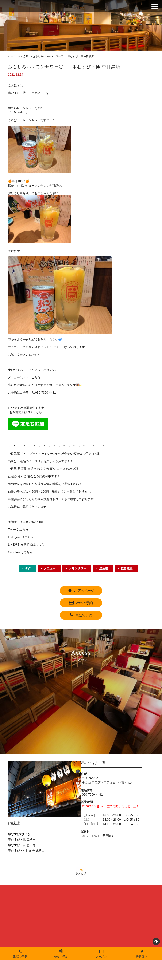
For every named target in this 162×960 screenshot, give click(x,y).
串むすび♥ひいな (19, 834)
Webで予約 (84, 603)
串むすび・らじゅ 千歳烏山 (26, 850)
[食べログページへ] (81, 872)
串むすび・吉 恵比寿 (21, 845)
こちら (36, 377)
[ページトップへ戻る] (156, 941)
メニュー (50, 568)
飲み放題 (127, 568)
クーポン (101, 956)
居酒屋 (103, 568)
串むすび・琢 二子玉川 (23, 839)
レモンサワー (77, 568)
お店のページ (84, 591)
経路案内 (142, 956)
